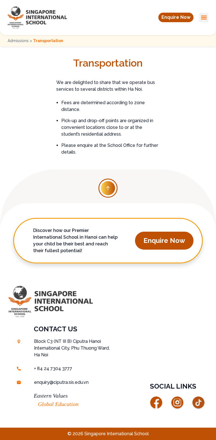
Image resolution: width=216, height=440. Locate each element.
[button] (176, 17)
